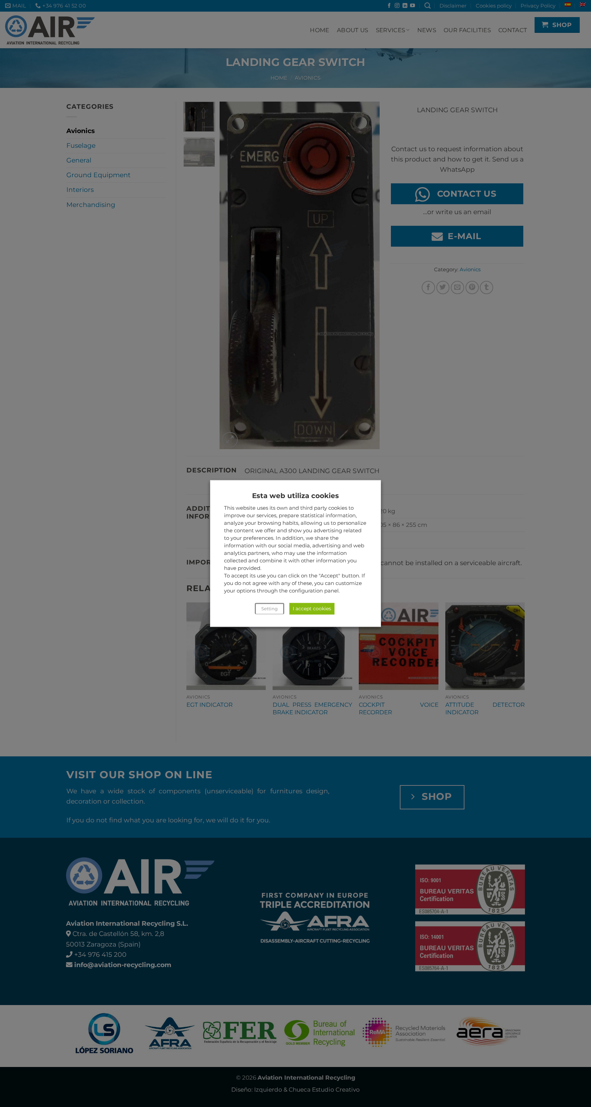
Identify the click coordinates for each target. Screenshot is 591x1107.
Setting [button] (269, 609)
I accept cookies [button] (312, 609)
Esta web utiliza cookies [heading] (295, 496)
